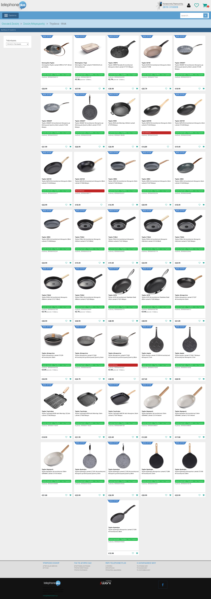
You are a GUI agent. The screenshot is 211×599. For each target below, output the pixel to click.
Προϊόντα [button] (12, 15)
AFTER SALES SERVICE (50, 566)
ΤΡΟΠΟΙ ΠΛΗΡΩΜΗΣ (80, 570)
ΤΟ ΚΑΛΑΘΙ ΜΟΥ (142, 568)
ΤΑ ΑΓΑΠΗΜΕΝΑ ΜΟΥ (143, 570)
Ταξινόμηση (11, 41)
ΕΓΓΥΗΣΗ (46, 568)
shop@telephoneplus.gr (50, 595)
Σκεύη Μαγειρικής (34, 23)
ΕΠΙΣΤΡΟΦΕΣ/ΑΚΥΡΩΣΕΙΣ (82, 566)
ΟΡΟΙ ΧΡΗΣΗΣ (110, 568)
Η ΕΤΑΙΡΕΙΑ (109, 566)
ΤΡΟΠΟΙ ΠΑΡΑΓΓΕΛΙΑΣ (81, 568)
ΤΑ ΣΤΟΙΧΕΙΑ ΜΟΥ (142, 566)
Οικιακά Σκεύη (10, 23)
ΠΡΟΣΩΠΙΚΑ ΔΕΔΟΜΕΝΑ (113, 570)
